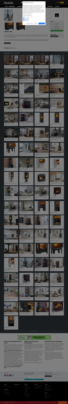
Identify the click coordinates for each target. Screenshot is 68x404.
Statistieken (27, 19)
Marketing (27, 20)
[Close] (44, 2)
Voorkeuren (27, 18)
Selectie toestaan (30, 23)
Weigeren (36, 23)
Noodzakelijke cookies (29, 16)
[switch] (24, 19)
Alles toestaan (41, 23)
